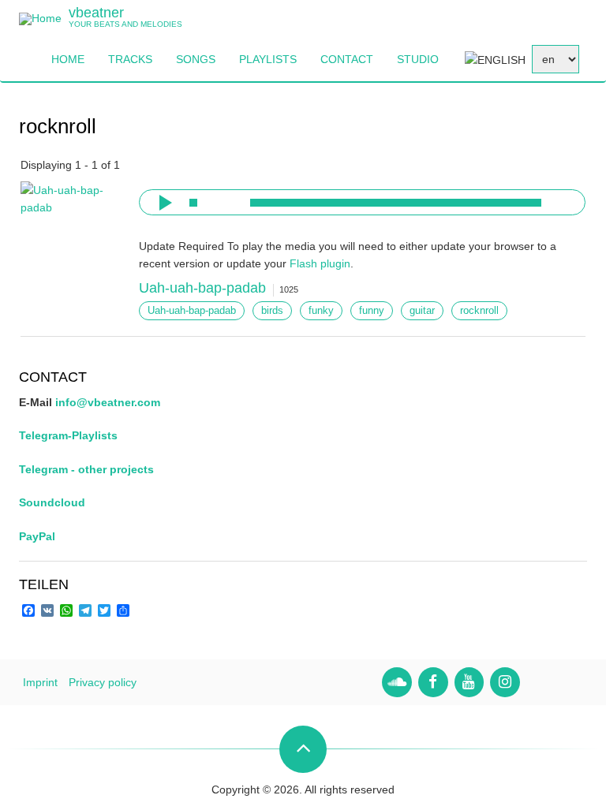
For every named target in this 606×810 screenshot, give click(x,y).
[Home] (40, 17)
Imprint (40, 682)
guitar (422, 310)
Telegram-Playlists (68, 435)
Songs (195, 59)
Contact (346, 59)
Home (67, 59)
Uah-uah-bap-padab (202, 288)
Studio (418, 59)
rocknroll (479, 310)
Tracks (130, 59)
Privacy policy (103, 682)
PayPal (37, 536)
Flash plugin (320, 263)
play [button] (163, 202)
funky (321, 310)
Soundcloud (52, 502)
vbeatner (96, 13)
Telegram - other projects (86, 469)
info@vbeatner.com (107, 402)
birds (272, 310)
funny (371, 310)
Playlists (268, 59)
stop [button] (193, 203)
